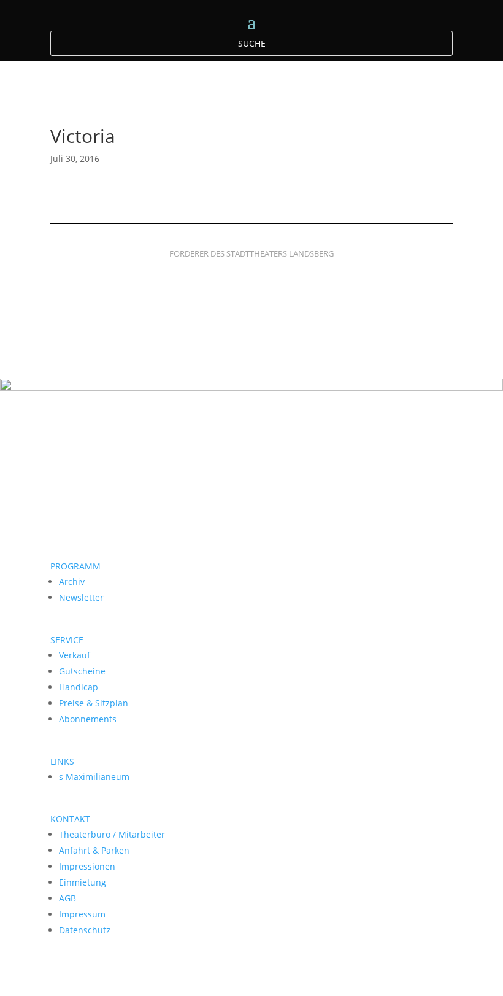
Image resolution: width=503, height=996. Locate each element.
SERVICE (66, 640)
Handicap (78, 687)
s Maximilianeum (94, 776)
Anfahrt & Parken (94, 850)
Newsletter (81, 597)
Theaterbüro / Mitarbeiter (112, 834)
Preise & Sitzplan (93, 703)
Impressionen (87, 866)
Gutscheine (82, 671)
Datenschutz (84, 930)
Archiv (72, 581)
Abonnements (88, 719)
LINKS (62, 761)
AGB (67, 898)
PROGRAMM (75, 566)
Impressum (82, 914)
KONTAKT (70, 819)
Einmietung (82, 882)
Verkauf (74, 655)
